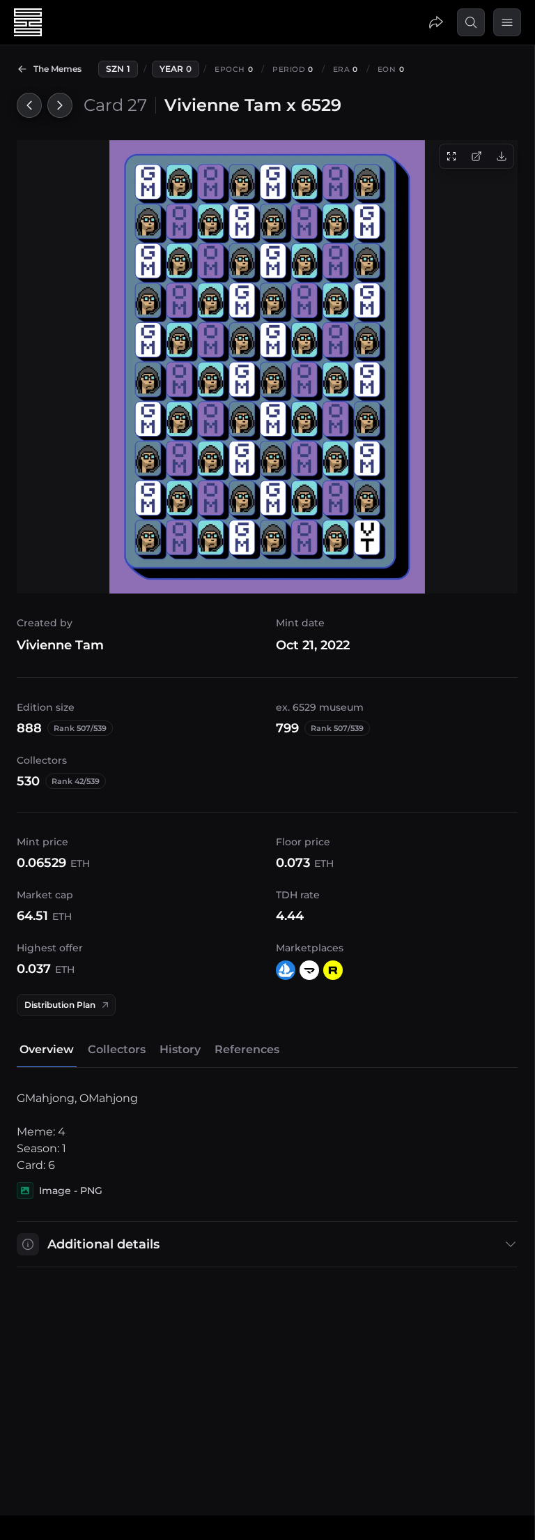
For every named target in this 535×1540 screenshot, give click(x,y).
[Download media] (501, 156)
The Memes (57, 68)
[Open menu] (507, 22)
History (180, 1049)
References (247, 1049)
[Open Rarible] (333, 970)
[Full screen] (451, 156)
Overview (47, 1049)
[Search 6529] (471, 22)
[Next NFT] (59, 105)
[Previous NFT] (29, 105)
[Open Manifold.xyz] (309, 970)
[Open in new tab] (476, 156)
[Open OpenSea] (285, 970)
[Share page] (436, 22)
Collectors (117, 1049)
